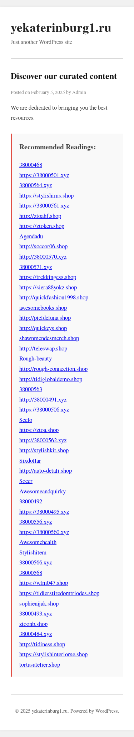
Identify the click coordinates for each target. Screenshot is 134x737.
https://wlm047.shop (43, 582)
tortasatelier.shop (39, 664)
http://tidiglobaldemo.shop (50, 379)
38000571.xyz (35, 267)
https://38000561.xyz (44, 205)
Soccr (26, 481)
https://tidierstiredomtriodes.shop (59, 593)
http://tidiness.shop (42, 644)
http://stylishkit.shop (44, 450)
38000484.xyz (35, 633)
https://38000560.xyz (44, 532)
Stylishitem (32, 552)
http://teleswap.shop (43, 348)
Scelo (25, 419)
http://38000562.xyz (42, 440)
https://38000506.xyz (44, 409)
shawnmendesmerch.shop (49, 338)
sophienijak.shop (39, 603)
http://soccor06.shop (43, 246)
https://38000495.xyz (44, 511)
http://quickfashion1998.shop (53, 297)
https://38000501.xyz (44, 175)
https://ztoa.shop (39, 429)
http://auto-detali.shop (45, 470)
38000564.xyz (35, 185)
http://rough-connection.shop (53, 368)
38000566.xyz (35, 562)
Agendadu (31, 236)
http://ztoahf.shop (40, 215)
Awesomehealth (37, 542)
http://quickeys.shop (43, 328)
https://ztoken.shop (41, 225)
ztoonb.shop (33, 623)
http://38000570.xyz (42, 256)
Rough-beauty (35, 358)
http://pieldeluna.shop (45, 317)
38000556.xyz (35, 521)
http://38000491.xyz (42, 399)
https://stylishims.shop (46, 195)
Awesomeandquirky (42, 491)
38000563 (30, 389)
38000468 (30, 164)
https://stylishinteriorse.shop (53, 654)
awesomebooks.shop (43, 307)
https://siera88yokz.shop (48, 287)
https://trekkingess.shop (47, 277)
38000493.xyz (35, 613)
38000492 (30, 501)
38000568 (30, 572)
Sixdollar (30, 460)
